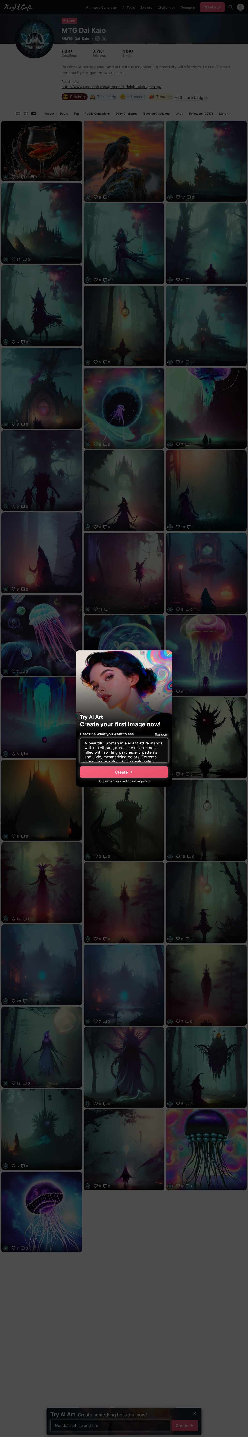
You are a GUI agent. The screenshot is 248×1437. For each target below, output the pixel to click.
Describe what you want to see (107, 734)
